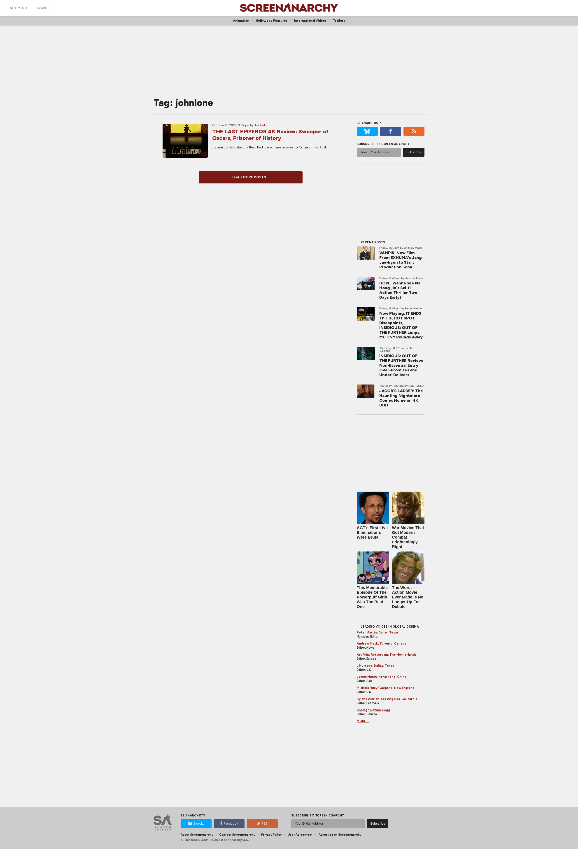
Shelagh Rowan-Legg (373, 710)
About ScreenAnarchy (197, 834)
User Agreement (300, 834)
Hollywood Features (271, 21)
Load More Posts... (250, 177)
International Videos (310, 21)
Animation (241, 21)
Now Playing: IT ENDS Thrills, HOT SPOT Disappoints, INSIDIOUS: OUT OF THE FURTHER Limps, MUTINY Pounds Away (401, 325)
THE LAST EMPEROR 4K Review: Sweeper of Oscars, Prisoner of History (270, 134)
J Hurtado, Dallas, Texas (375, 666)
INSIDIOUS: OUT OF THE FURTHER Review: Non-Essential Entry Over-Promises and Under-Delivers (401, 365)
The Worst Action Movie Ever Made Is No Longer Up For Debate (407, 597)
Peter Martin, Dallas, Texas (378, 632)
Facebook (231, 824)
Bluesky (199, 824)
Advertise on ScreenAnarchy (340, 834)
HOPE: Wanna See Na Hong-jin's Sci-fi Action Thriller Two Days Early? (399, 290)
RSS (265, 824)
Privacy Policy (271, 834)
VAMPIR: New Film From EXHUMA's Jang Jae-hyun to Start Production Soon (400, 260)
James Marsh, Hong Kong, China (381, 677)
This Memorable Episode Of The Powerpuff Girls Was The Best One (372, 597)
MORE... (363, 721)
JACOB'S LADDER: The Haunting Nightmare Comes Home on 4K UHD (401, 398)
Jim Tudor (261, 125)
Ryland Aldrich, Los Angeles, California (387, 699)
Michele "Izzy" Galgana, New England (386, 688)
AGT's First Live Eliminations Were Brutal (372, 532)
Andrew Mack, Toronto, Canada (381, 643)
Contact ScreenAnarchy (237, 834)
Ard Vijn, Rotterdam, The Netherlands (386, 655)
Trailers (339, 21)
